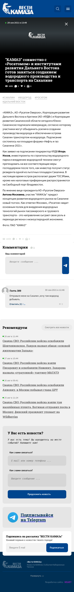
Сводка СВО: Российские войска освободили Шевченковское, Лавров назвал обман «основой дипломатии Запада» (36, 345)
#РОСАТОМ (41, 97)
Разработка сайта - (58, 582)
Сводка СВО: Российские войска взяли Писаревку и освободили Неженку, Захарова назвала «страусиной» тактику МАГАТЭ (34, 367)
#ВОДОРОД (24, 97)
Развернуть (35, 575)
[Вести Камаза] (18, 9)
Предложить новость (39, 494)
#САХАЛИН (9, 97)
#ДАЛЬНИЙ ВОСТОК (14, 102)
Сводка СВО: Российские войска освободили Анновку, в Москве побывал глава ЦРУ (33, 387)
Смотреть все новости (57, 327)
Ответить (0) (15, 304)
